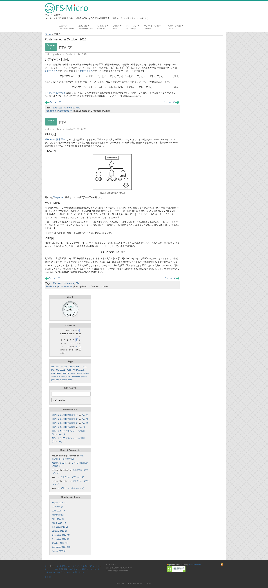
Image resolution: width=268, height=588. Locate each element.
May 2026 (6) (58, 514)
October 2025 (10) (60, 543)
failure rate (69, 107)
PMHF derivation (79, 370)
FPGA (84, 366)
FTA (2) (66, 47)
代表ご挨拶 (68, 569)
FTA (78, 107)
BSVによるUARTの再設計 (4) (65, 415)
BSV (65, 366)
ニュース (63, 25)
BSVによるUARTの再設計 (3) (65, 419)
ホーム (48, 33)
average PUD (66, 376)
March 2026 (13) (59, 522)
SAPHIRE (65, 373)
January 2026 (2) (59, 530)
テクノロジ (132, 25)
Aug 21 (85, 415)
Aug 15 (61, 434)
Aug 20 (85, 419)
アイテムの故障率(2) (55, 92)
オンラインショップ (153, 25)
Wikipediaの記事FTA (55, 139)
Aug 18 (82, 427)
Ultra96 (86, 373)
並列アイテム (86, 70)
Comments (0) (65, 110)
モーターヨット (93, 569)
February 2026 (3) (60, 526)
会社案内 (102, 25)
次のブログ (169, 102)
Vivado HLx (55, 376)
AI (62, 366)
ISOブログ (57, 572)
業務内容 (83, 25)
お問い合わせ (175, 25)
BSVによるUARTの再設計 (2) (65, 423)
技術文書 (48, 572)
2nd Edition (55, 367)
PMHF (69, 369)
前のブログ (55, 102)
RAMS (58, 373)
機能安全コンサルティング (71, 566)
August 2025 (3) (59, 551)
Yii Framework (195, 564)
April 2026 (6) (58, 518)
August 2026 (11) (59, 502)
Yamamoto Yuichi (59, 462)
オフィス (77, 569)
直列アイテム (51, 70)
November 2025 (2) (60, 538)
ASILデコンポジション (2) (72, 477)
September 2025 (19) (61, 547)
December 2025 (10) (61, 534)
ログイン (48, 576)
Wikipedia (58, 197)
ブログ (116, 25)
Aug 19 (85, 423)
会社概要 (58, 569)
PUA (53, 373)
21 (77, 346)
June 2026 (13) (58, 510)
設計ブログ (67, 572)
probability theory (66, 380)
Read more (50, 110)
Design (72, 366)
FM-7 (78, 367)
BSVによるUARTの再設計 (63, 427)
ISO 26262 (57, 107)
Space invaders (76, 373)
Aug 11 (61, 441)
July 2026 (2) (57, 506)
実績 (84, 569)
